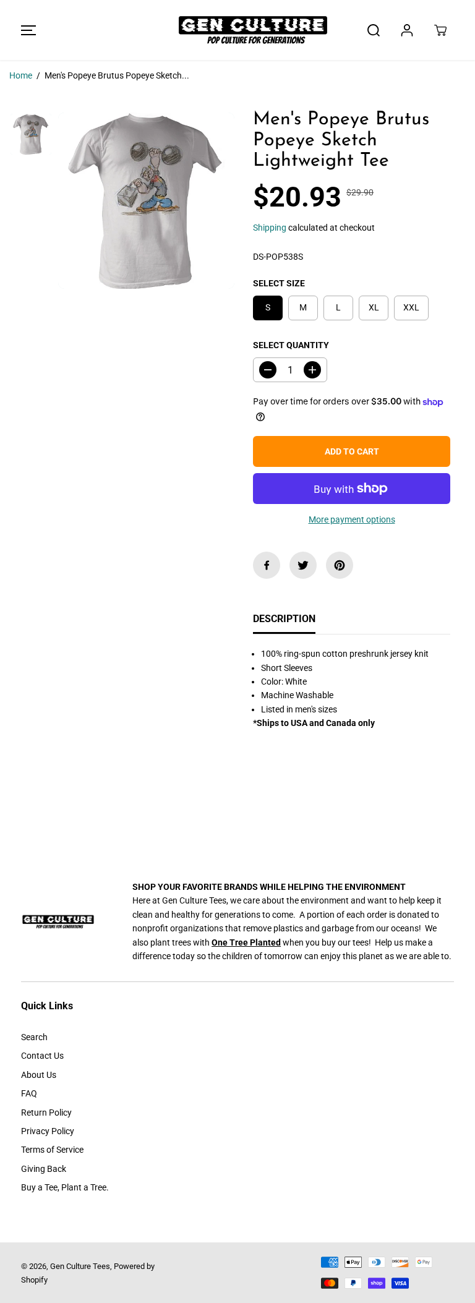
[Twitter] (303, 565)
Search (34, 1037)
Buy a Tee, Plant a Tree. (65, 1187)
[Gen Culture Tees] (237, 30)
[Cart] (440, 30)
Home (20, 75)
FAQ (29, 1093)
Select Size (279, 283)
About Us (38, 1075)
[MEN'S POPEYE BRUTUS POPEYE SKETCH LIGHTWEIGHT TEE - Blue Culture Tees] (146, 201)
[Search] (373, 30)
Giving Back (43, 1169)
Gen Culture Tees (80, 1266)
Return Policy (46, 1112)
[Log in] (407, 30)
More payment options (352, 519)
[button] (26, 30)
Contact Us (42, 1056)
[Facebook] (266, 565)
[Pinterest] (339, 565)
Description (284, 619)
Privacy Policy (47, 1131)
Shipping (269, 228)
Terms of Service (52, 1150)
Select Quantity (291, 345)
